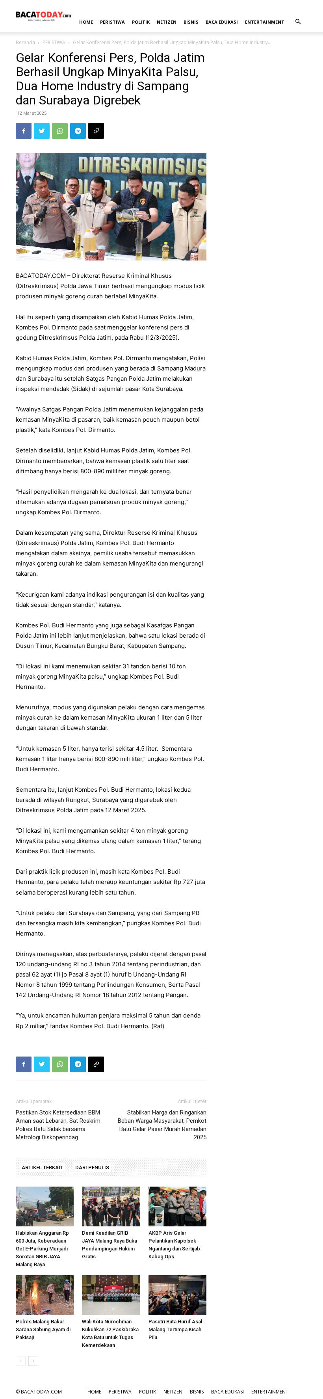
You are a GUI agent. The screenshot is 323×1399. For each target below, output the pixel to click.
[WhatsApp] (60, 131)
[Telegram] (78, 131)
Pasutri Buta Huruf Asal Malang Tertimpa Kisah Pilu (175, 1329)
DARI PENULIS (92, 1167)
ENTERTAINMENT (264, 22)
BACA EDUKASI (222, 22)
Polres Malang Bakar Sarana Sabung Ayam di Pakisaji (43, 1329)
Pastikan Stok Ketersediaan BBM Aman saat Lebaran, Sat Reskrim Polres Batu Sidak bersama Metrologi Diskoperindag (58, 1125)
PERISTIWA (112, 22)
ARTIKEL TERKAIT (42, 1167)
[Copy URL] (96, 131)
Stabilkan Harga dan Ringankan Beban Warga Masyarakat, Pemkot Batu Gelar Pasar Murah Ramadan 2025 (162, 1125)
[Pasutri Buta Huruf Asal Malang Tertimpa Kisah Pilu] (177, 1295)
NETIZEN (166, 22)
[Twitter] (42, 131)
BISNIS (191, 22)
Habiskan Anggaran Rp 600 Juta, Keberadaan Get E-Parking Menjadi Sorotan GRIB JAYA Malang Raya (42, 1248)
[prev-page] (21, 1361)
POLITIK (141, 22)
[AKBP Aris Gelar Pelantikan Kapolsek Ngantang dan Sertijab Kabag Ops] (177, 1206)
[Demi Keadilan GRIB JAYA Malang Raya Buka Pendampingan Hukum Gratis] (111, 1206)
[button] (297, 22)
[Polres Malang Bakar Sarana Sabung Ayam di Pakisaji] (45, 1295)
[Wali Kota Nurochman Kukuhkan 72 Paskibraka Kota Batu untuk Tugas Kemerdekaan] (111, 1295)
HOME (86, 22)
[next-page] (33, 1361)
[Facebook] (24, 131)
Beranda (25, 42)
